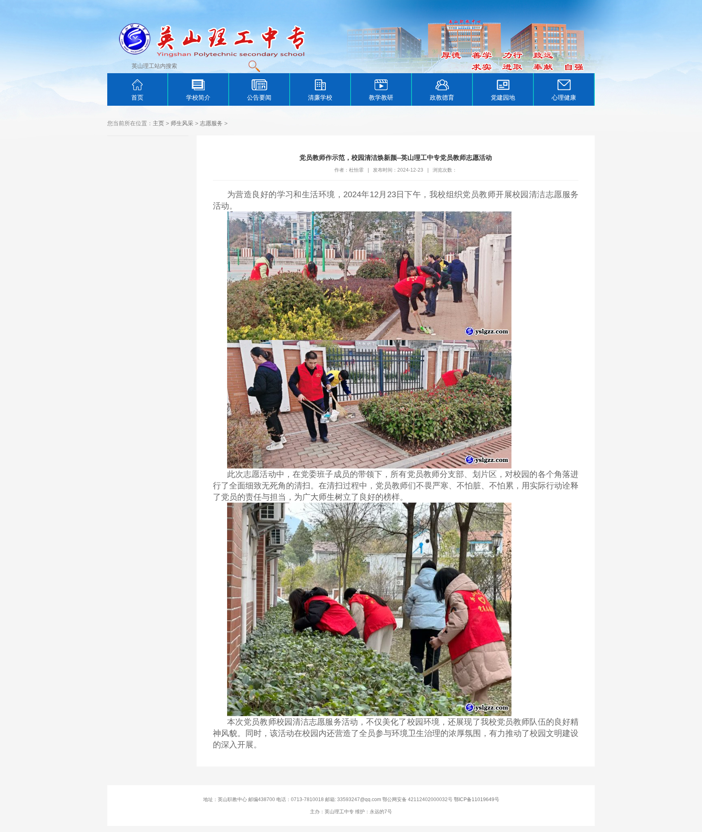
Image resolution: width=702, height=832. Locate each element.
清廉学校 (320, 97)
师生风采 (182, 123)
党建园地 (503, 97)
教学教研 (381, 97)
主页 (158, 123)
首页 (137, 97)
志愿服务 (211, 123)
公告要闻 (259, 97)
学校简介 (198, 97)
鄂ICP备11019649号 (476, 799)
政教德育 (442, 97)
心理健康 (564, 97)
